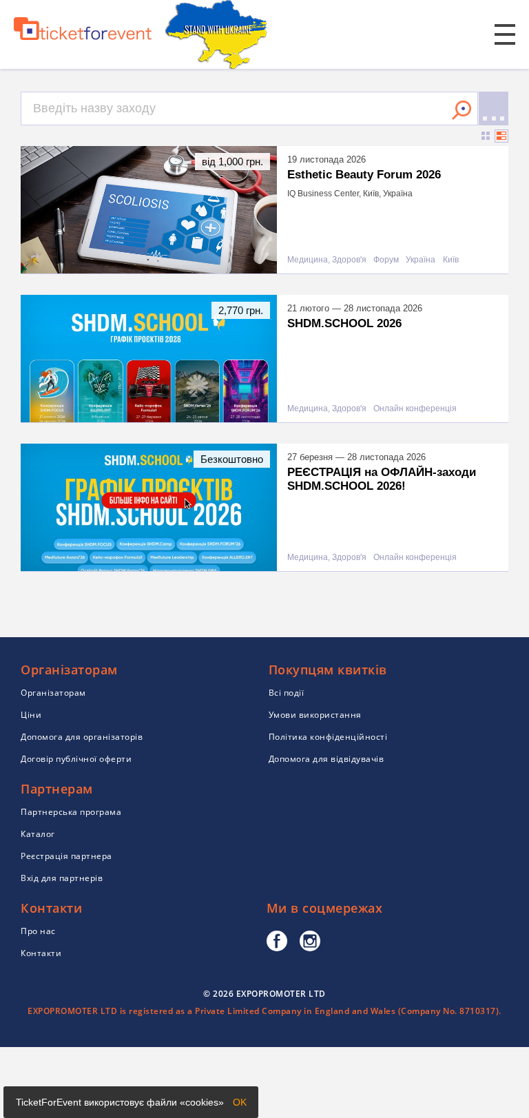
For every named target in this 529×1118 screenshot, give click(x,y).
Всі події (286, 692)
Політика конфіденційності (328, 737)
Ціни (31, 715)
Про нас (38, 931)
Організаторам (53, 692)
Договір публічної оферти (76, 759)
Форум (386, 260)
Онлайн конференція (415, 408)
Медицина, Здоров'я (326, 260)
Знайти (461, 110)
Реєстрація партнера (66, 856)
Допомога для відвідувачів (326, 759)
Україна (420, 260)
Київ (451, 260)
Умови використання (315, 715)
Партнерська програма (71, 812)
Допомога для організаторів (82, 737)
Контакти (41, 953)
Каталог (38, 834)
